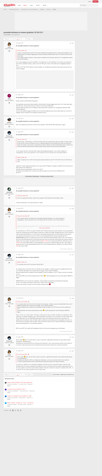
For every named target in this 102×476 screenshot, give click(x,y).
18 (25, 38)
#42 (73, 95)
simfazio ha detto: (21, 195)
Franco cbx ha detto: (22, 216)
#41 (73, 43)
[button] (28, 5)
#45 (73, 188)
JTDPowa (18, 242)
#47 (73, 255)
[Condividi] (70, 43)
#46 (73, 208)
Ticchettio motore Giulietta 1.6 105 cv (16, 389)
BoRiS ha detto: (21, 157)
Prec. (6, 39)
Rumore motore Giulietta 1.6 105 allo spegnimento (19, 382)
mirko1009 (7, 34)
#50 (73, 351)
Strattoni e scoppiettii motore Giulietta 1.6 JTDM (19, 396)
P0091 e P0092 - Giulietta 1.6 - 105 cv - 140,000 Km (20, 402)
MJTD (8, 385)
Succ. (29, 39)
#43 (73, 118)
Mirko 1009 (45, 241)
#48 (73, 298)
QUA (17, 246)
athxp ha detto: (21, 50)
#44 (73, 132)
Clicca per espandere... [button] (45, 228)
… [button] (23, 38)
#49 (73, 337)
